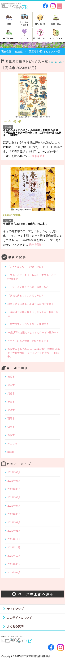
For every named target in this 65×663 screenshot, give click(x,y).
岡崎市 (11, 376)
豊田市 (11, 401)
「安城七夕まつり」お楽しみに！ (25, 295)
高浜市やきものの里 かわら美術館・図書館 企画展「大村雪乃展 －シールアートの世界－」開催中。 (33, 353)
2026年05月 (14, 497)
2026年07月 (14, 480)
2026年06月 (14, 489)
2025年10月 (14, 555)
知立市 (11, 426)
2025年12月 (14, 539)
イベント (24, 38)
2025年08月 (14, 572)
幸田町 (11, 451)
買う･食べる (40, 24)
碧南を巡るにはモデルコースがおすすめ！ (30, 303)
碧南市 (11, 385)
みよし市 (12, 443)
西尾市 (11, 418)
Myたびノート (56, 38)
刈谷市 (11, 393)
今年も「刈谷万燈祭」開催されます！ (28, 340)
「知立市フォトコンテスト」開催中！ (28, 324)
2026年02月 (14, 522)
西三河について (40, 38)
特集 (9, 24)
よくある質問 (15, 626)
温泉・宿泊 (56, 24)
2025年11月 (13, 547)
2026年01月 (14, 530)
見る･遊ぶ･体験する (25, 23)
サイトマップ (15, 608)
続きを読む (38, 155)
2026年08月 (14, 472)
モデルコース (9, 38)
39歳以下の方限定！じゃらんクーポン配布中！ (33, 332)
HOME (19, 51)
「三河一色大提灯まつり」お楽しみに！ (29, 287)
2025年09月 (14, 564)
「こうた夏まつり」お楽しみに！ (25, 266)
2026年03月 (14, 514)
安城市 (11, 410)
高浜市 (11, 435)
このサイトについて (19, 617)
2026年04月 (14, 505)
